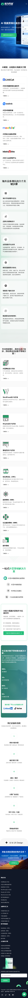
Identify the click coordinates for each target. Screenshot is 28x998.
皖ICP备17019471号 (10, 991)
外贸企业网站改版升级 (6, 884)
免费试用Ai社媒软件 (8, 35)
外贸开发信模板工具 (5, 918)
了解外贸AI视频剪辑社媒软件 (13, 633)
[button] (26, 4)
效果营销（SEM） (5, 930)
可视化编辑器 (4, 916)
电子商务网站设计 (5, 897)
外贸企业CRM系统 (5, 948)
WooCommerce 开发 (6, 894)
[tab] (14, 578)
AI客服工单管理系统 (5, 956)
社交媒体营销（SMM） (6, 933)
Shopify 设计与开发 (5, 892)
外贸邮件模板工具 (5, 921)
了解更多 (5, 95)
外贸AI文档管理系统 (5, 945)
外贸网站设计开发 (5, 882)
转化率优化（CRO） (6, 928)
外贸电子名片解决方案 (6, 953)
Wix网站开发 (4, 900)
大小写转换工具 (4, 913)
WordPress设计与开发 (6, 889)
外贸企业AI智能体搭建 (6, 950)
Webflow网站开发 (5, 902)
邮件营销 (3, 938)
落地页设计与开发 (5, 887)
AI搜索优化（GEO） (5, 936)
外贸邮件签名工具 (5, 910)
